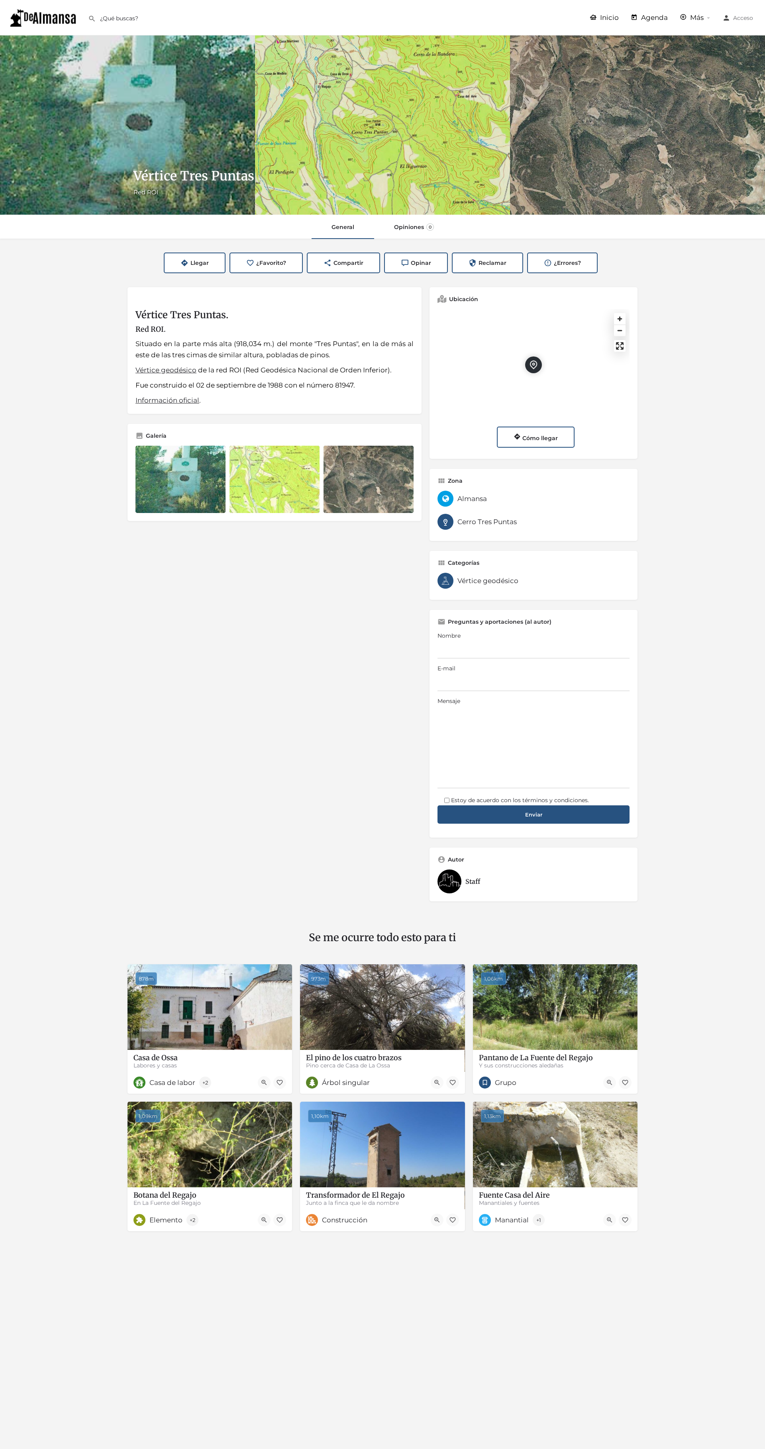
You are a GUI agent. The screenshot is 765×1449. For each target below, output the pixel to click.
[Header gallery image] (127, 125)
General (343, 227)
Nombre (449, 635)
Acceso (743, 18)
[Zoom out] (620, 330)
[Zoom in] (620, 319)
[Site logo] (44, 17)
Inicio (608, 18)
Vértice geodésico (165, 370)
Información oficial (167, 400)
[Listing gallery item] (180, 479)
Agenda (653, 18)
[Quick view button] (264, 1082)
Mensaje (448, 701)
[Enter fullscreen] (620, 346)
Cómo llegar (539, 438)
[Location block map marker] (533, 364)
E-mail (446, 668)
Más (696, 18)
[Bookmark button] (279, 1082)
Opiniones (413, 227)
